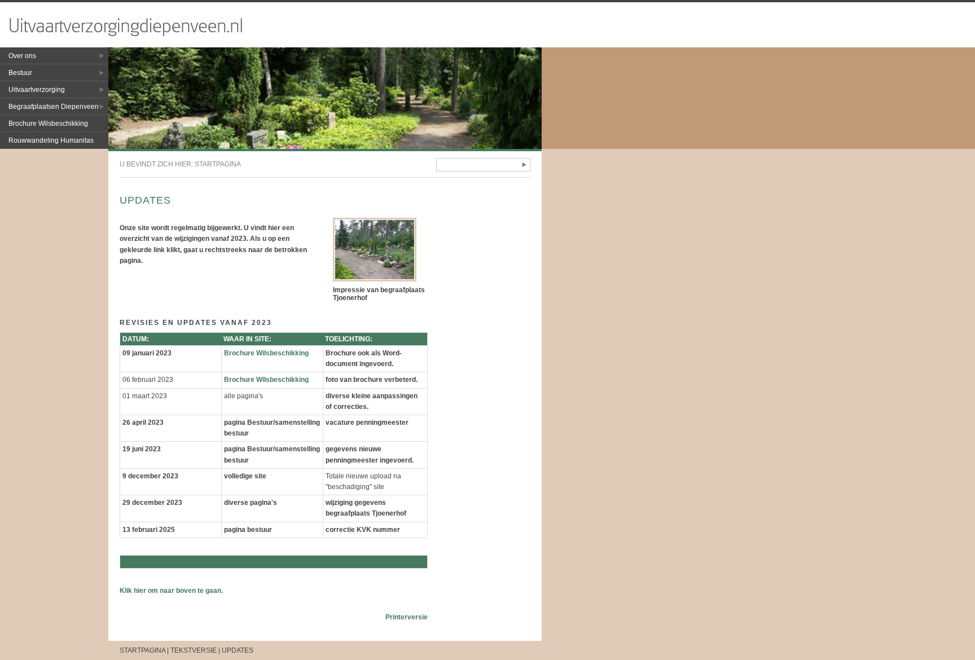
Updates (237, 650)
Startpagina (218, 164)
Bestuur (20, 73)
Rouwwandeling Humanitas (51, 140)
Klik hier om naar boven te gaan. (171, 591)
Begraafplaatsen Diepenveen (53, 107)
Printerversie (406, 617)
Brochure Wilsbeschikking (48, 123)
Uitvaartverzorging (36, 90)
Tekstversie (193, 650)
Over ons (22, 56)
